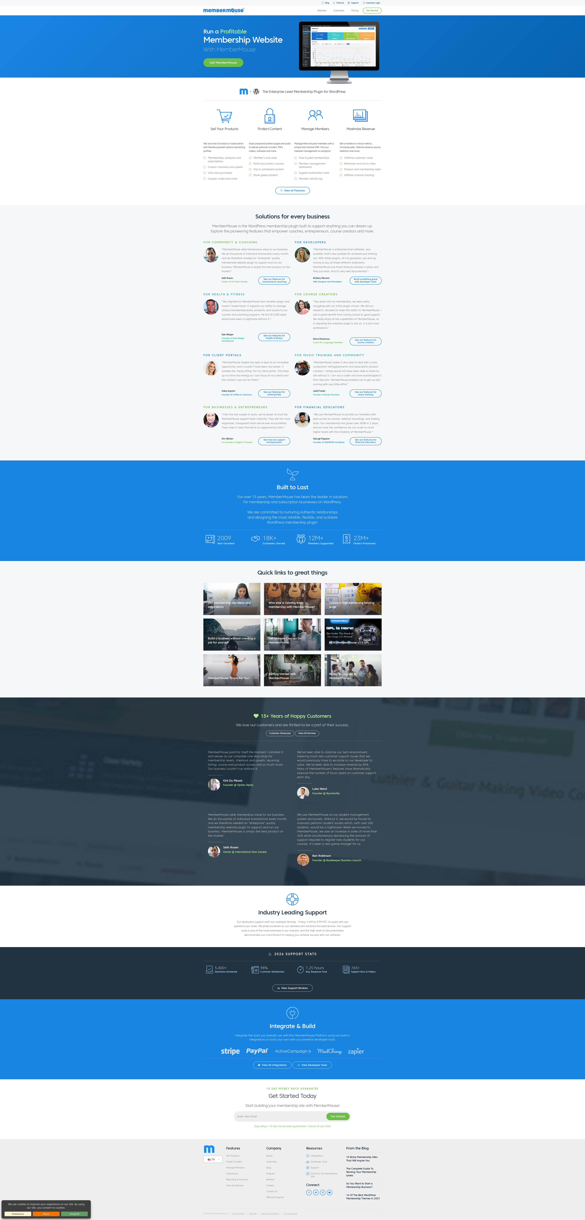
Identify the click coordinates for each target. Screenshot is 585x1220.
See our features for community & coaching (274, 280)
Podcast (340, 3)
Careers (270, 1185)
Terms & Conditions (270, 1213)
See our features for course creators (365, 341)
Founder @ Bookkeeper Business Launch (336, 860)
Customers (338, 10)
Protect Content (234, 1162)
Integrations (317, 1156)
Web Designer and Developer (327, 282)
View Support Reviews (294, 988)
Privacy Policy (238, 1213)
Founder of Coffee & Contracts (237, 395)
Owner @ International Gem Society (245, 851)
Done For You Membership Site (324, 1175)
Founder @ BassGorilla (326, 793)
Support (355, 3)
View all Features (294, 190)
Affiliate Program (275, 1197)
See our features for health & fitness (274, 336)
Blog (327, 3)
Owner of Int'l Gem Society (235, 282)
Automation (232, 1173)
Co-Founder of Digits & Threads (237, 442)
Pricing (354, 10)
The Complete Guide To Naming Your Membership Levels (361, 1172)
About (269, 1156)
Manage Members (235, 1167)
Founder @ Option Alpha (238, 784)
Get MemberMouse (223, 62)
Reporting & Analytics (237, 1179)
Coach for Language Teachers (328, 342)
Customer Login (372, 3)
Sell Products (232, 1156)
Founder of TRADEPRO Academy (328, 442)
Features (321, 10)
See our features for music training (365, 393)
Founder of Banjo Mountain (326, 395)
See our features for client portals (274, 393)
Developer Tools (319, 1162)
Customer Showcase (280, 733)
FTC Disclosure (290, 1213)
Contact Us (271, 1191)
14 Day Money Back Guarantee (292, 1088)
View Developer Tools (314, 1065)
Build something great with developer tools (366, 280)
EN (213, 1159)
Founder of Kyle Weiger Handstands (233, 339)
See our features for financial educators (365, 441)
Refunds (253, 1213)
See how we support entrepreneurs (274, 441)
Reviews (270, 1179)
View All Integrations (274, 1065)
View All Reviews (307, 733)
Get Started (372, 10)
